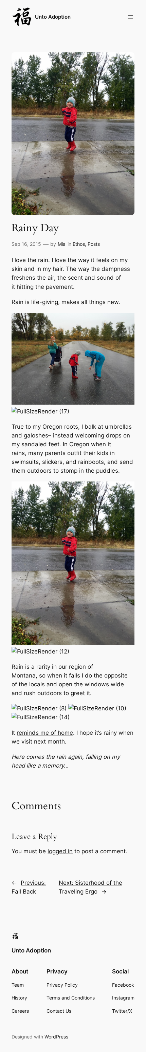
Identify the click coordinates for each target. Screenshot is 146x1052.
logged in (60, 851)
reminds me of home (45, 732)
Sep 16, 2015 (26, 244)
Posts (94, 244)
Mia (62, 244)
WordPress (56, 1036)
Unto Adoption (53, 17)
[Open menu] (130, 17)
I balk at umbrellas (106, 426)
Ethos (79, 244)
